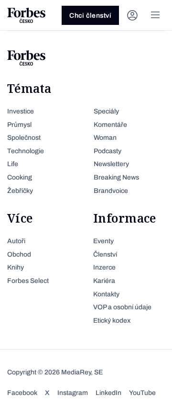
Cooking (19, 177)
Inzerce (104, 267)
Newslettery (111, 164)
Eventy (103, 241)
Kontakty (106, 294)
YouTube (142, 392)
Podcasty (107, 151)
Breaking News (116, 177)
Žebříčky (20, 190)
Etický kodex (111, 320)
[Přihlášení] (132, 15)
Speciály (106, 111)
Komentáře (110, 124)
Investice (20, 111)
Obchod (19, 254)
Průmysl (19, 124)
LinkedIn (108, 392)
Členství (105, 254)
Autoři (16, 241)
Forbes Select (28, 280)
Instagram (72, 392)
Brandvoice (111, 190)
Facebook (22, 392)
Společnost (24, 137)
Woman (105, 137)
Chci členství (90, 15)
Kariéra (104, 280)
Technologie (25, 151)
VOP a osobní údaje (122, 307)
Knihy (15, 267)
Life (12, 164)
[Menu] (155, 15)
